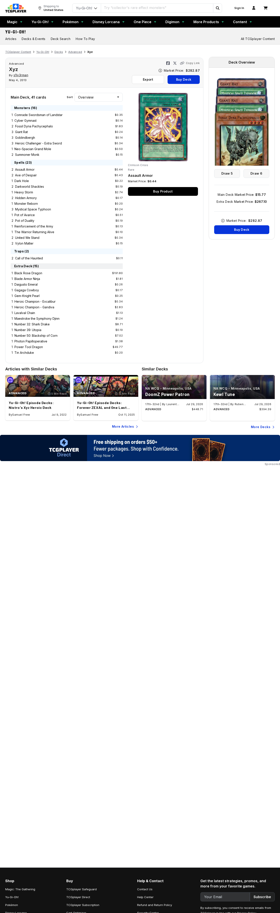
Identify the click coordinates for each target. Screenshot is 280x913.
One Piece (142, 22)
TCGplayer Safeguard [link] (81, 889)
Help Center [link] (145, 897)
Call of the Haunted (29, 258)
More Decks (260, 427)
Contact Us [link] (144, 889)
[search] (157, 7)
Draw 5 (227, 173)
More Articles (123, 426)
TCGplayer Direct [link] (78, 897)
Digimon (172, 22)
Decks (58, 52)
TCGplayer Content (18, 52)
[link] (15, 8)
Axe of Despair (26, 175)
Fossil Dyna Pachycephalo (34, 126)
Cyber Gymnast (25, 120)
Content (240, 22)
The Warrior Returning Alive (34, 232)
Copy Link (193, 63)
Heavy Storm (23, 192)
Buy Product (163, 191)
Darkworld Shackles (29, 186)
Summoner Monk (27, 154)
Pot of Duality (24, 220)
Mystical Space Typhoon (33, 209)
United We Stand (27, 238)
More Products (206, 22)
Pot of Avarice (24, 215)
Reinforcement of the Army (33, 226)
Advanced (75, 52)
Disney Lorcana (106, 22)
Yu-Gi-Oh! (40, 22)
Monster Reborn (26, 203)
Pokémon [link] (11, 905)
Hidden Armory (26, 198)
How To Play (85, 39)
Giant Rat (21, 132)
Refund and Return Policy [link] (154, 905)
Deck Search (60, 39)
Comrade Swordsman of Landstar (38, 115)
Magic (12, 22)
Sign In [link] (239, 8)
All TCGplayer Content (258, 39)
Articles (10, 39)
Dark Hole (21, 181)
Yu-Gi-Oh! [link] (12, 897)
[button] (217, 8)
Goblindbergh (25, 137)
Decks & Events (34, 39)
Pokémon (71, 22)
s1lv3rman (21, 75)
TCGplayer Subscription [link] (82, 905)
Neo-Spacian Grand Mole (32, 149)
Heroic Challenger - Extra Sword (38, 143)
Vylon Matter (24, 243)
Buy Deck (183, 79)
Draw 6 (256, 173)
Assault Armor (25, 169)
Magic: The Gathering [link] (20, 889)
